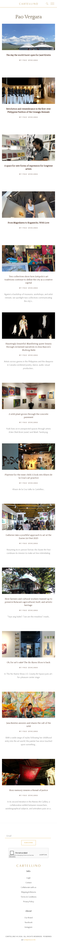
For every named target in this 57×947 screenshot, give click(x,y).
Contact (28, 883)
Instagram (28, 927)
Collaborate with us (28, 887)
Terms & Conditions (28, 897)
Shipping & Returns (28, 892)
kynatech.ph (30, 940)
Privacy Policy (28, 902)
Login (29, 878)
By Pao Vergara (28, 60)
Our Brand (28, 918)
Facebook (28, 922)
